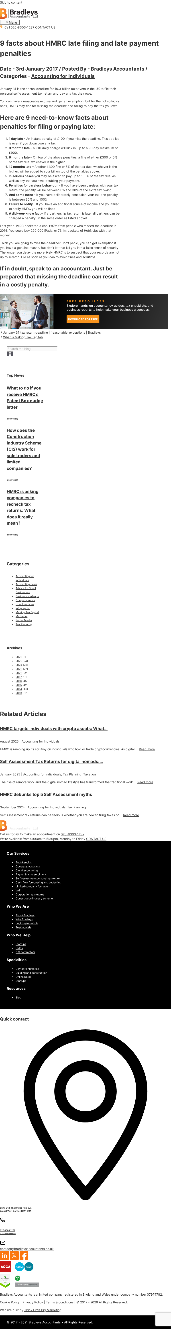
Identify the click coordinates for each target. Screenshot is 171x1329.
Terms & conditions (59, 1302)
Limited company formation (32, 886)
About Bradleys (25, 915)
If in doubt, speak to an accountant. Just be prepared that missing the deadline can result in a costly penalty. (59, 276)
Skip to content (11, 2)
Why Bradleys (24, 919)
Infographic (23, 608)
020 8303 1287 (7, 1230)
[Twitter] (14, 1259)
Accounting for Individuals (63, 76)
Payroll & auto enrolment (31, 874)
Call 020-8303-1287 (19, 27)
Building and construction (31, 972)
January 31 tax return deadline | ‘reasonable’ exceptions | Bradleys (52, 332)
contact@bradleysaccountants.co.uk (27, 1249)
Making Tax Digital (27, 612)
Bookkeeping (24, 862)
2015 (19, 685)
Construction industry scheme (34, 898)
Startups (21, 944)
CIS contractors (25, 952)
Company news (25, 600)
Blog (18, 997)
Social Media (24, 620)
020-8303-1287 (72, 834)
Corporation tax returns (30, 894)
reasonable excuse (37, 101)
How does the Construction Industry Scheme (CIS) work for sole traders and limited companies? (24, 449)
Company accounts (28, 866)
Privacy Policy (32, 1302)
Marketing (22, 616)
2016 (19, 681)
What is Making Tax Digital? (23, 337)
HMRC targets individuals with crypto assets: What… (54, 728)
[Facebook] (24, 1259)
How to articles (25, 604)
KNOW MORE (12, 419)
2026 (19, 657)
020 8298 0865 (8, 1233)
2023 (19, 669)
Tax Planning (24, 624)
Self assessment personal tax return (38, 878)
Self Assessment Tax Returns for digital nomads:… (51, 761)
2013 (19, 693)
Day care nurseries (27, 968)
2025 (19, 661)
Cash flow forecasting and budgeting (38, 882)
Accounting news (26, 584)
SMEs (19, 948)
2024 (19, 665)
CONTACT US (45, 27)
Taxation (89, 774)
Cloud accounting (27, 870)
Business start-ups (27, 596)
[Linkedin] (4, 1259)
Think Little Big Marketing (42, 1310)
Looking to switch (27, 923)
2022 (19, 673)
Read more (147, 749)
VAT (18, 890)
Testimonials (23, 927)
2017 (19, 677)
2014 (19, 689)
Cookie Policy (10, 1302)
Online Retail (23, 976)
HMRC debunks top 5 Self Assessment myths (46, 794)
